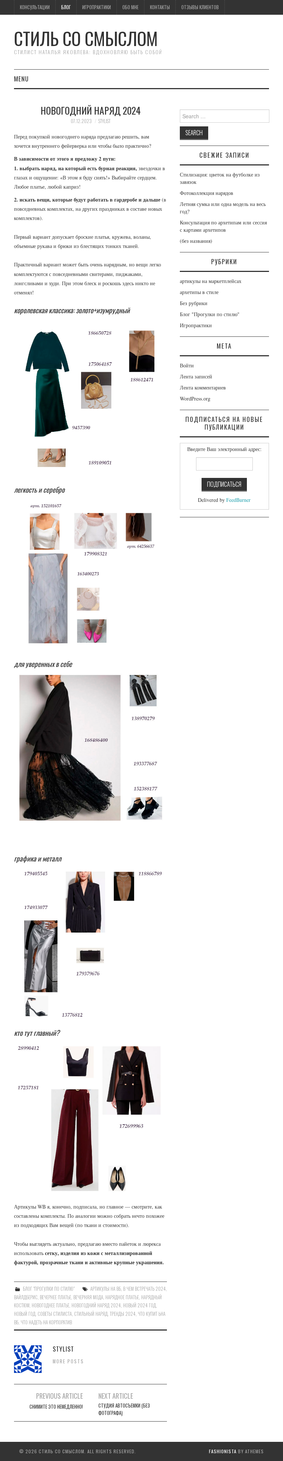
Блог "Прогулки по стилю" (48, 1288)
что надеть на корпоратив (46, 1322)
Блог (66, 7)
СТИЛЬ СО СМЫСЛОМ (86, 38)
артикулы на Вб (105, 1288)
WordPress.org (195, 398)
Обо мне (130, 7)
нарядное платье (122, 1297)
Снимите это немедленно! (56, 1406)
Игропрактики (96, 7)
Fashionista (223, 1451)
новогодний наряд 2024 (96, 1305)
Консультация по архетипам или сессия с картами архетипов (223, 226)
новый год (24, 1313)
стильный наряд (91, 1313)
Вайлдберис (26, 1297)
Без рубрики (193, 303)
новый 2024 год (139, 1305)
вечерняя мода (88, 1297)
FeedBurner (238, 499)
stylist (104, 121)
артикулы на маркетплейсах (210, 280)
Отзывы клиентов (200, 7)
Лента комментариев (203, 387)
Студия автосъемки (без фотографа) (124, 1409)
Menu (21, 78)
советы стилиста (55, 1313)
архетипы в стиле (199, 292)
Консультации (35, 7)
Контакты (160, 7)
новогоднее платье (50, 1305)
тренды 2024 (123, 1313)
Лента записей (196, 376)
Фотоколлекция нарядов (206, 192)
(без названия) (196, 240)
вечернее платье (55, 1297)
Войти (187, 365)
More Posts (68, 1361)
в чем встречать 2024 (144, 1288)
